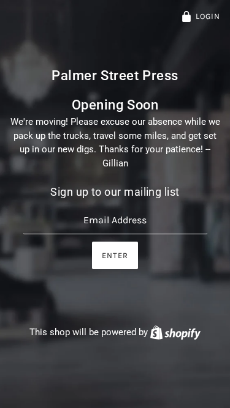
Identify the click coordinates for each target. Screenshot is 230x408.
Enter (115, 255)
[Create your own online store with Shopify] (175, 332)
